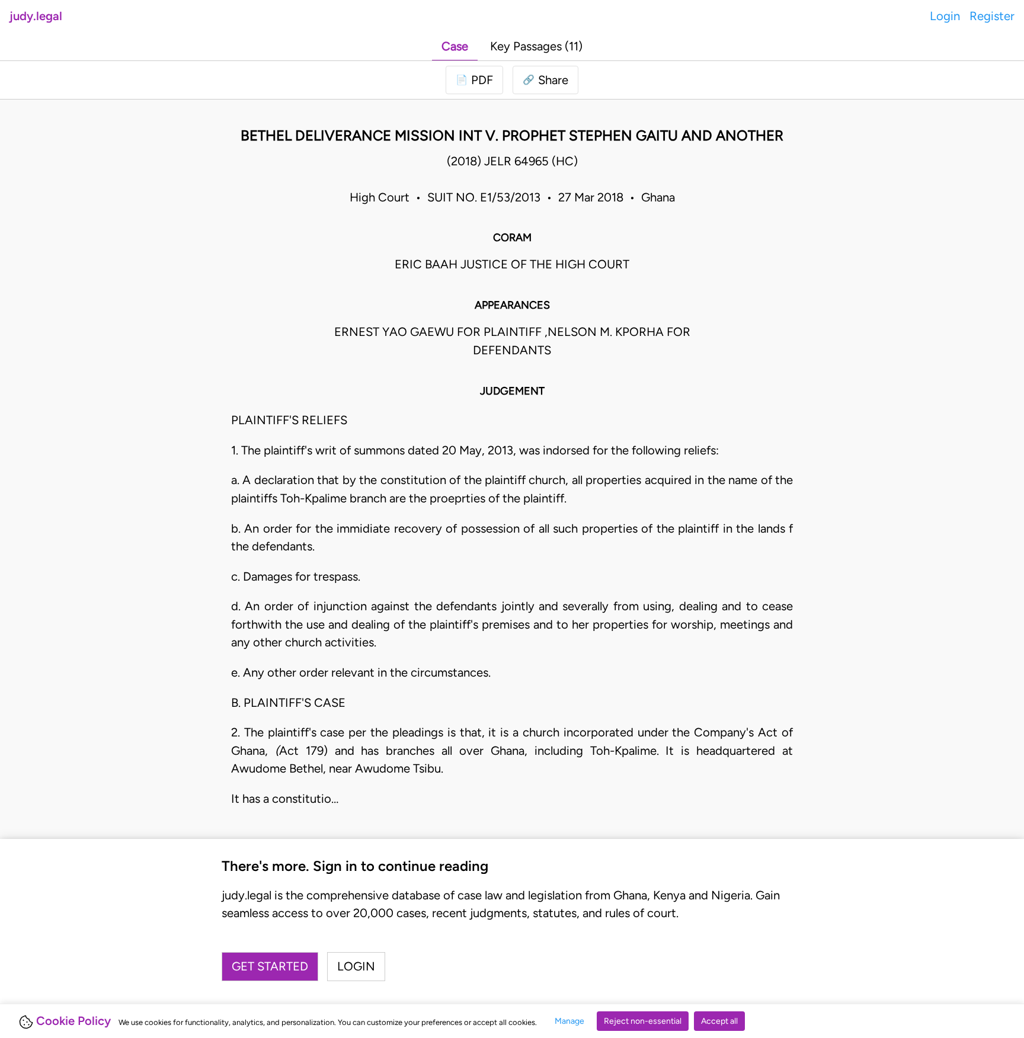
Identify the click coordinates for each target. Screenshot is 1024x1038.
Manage (569, 1021)
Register (992, 16)
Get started (270, 966)
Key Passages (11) (536, 46)
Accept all (719, 1021)
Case (454, 46)
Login (945, 16)
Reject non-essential (642, 1021)
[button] (545, 80)
